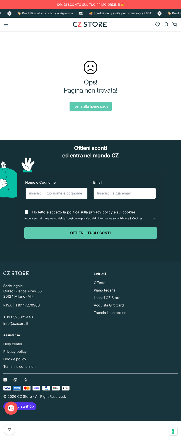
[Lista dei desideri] (157, 24)
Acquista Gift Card (109, 305)
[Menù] (6, 24)
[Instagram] (15, 380)
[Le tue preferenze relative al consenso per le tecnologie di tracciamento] (173, 431)
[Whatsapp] (25, 380)
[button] (175, 24)
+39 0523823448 (18, 317)
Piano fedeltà (104, 290)
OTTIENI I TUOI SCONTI (90, 233)
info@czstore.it (15, 323)
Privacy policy (15, 351)
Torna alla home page (90, 106)
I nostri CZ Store (107, 297)
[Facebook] (5, 380)
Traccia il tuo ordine (110, 312)
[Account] (166, 24)
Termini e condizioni (19, 366)
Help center (12, 344)
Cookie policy (14, 359)
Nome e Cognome (40, 182)
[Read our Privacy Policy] (154, 219)
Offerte (99, 282)
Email (97, 182)
